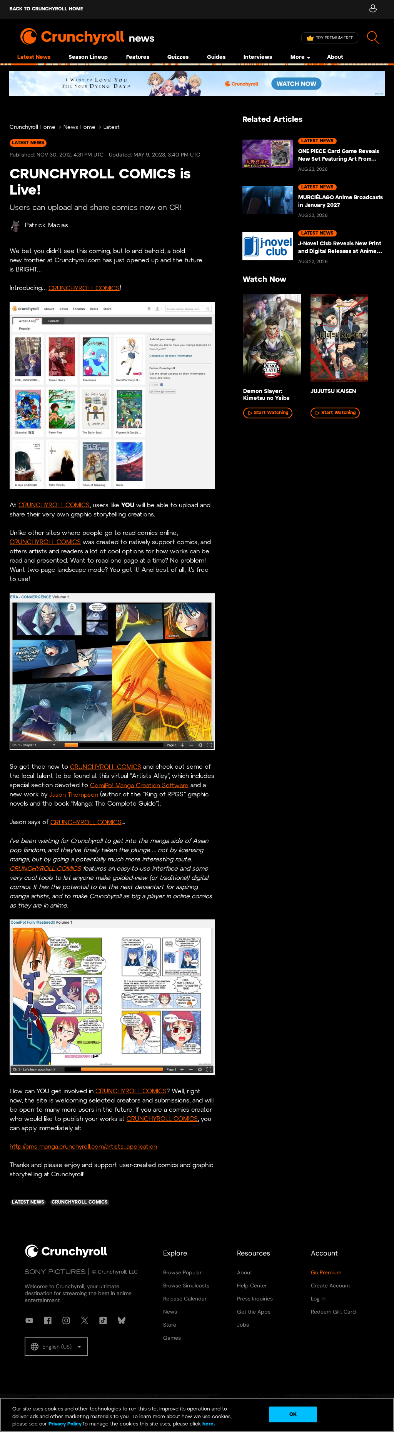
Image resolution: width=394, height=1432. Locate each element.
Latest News (33, 57)
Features (137, 57)
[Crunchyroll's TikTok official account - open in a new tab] (103, 1320)
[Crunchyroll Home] (66, 1256)
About (335, 57)
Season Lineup (88, 57)
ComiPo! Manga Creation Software (139, 785)
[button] (56, 1346)
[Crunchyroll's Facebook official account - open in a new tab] (47, 1320)
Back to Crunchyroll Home (46, 9)
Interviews (258, 57)
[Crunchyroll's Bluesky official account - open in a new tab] (121, 1320)
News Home (79, 127)
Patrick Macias (46, 225)
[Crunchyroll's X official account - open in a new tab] (84, 1320)
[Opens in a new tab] (197, 83)
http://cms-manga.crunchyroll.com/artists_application (83, 1147)
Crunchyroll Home (32, 127)
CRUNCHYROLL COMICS (84, 288)
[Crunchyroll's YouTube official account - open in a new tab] (29, 1320)
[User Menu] (372, 9)
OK (293, 1414)
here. (208, 1424)
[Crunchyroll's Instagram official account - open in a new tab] (66, 1320)
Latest (112, 127)
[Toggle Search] (373, 38)
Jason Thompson (73, 795)
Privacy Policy (65, 1424)
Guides (216, 57)
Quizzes (178, 57)
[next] (367, 342)
